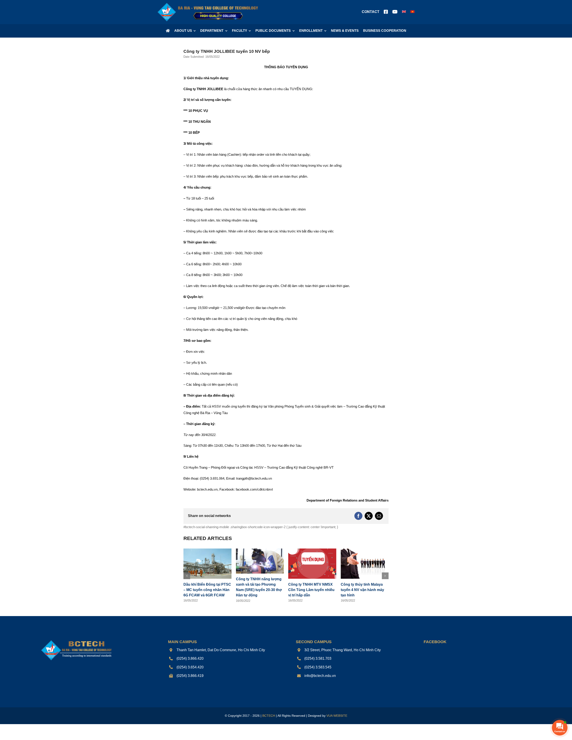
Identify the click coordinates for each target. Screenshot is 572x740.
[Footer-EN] (75, 640)
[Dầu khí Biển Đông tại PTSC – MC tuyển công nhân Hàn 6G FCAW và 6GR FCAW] (207, 550)
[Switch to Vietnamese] (412, 12)
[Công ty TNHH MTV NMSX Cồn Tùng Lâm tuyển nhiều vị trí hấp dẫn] (312, 550)
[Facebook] (358, 516)
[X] (369, 516)
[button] (186, 575)
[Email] (379, 516)
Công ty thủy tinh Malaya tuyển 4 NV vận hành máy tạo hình (362, 590)
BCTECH (268, 715)
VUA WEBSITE (336, 715)
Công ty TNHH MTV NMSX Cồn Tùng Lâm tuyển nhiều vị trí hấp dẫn (311, 590)
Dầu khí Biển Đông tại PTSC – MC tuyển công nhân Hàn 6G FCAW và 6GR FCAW (207, 590)
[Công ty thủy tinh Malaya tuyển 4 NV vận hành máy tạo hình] (365, 550)
